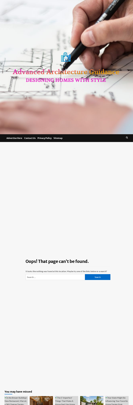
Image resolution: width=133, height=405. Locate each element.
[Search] (127, 137)
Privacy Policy (45, 138)
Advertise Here (14, 138)
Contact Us (30, 138)
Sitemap (58, 138)
